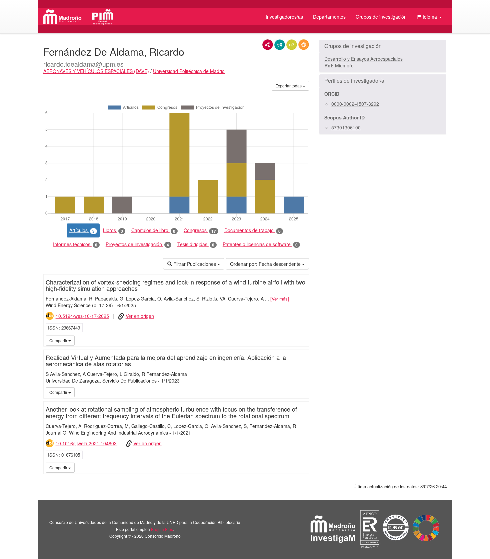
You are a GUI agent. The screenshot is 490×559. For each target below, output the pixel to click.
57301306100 (346, 127)
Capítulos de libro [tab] (153, 230)
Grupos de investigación (381, 16)
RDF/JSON (303, 44)
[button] (429, 16)
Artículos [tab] (82, 230)
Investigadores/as (284, 16)
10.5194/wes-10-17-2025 (82, 316)
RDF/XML (267, 44)
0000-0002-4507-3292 (355, 103)
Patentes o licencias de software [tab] (260, 244)
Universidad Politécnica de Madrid (189, 71)
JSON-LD (279, 44)
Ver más (280, 299)
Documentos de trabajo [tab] (252, 230)
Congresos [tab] (200, 230)
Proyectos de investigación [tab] (137, 244)
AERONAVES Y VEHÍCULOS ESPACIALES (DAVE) (96, 71)
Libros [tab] (113, 230)
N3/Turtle (291, 44)
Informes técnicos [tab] (75, 244)
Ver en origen (140, 316)
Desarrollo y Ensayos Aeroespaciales (363, 58)
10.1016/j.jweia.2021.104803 (86, 443)
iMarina (303, 340)
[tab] (382, 46)
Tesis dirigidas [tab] (195, 244)
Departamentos (329, 16)
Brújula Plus (162, 529)
